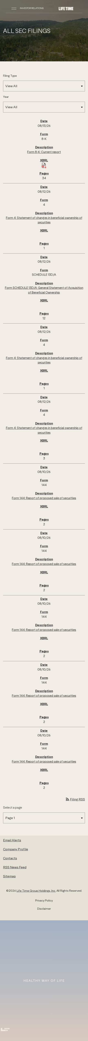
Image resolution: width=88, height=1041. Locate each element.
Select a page (12, 807)
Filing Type (10, 75)
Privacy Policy (44, 900)
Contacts (10, 858)
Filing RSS (75, 799)
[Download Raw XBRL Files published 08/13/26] (44, 165)
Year (6, 96)
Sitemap (9, 876)
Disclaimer (44, 908)
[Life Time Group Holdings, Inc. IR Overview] (66, 8)
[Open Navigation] (14, 8)
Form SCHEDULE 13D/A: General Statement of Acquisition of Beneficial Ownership (44, 290)
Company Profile (15, 849)
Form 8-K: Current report (44, 152)
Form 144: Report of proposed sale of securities (44, 498)
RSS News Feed (14, 867)
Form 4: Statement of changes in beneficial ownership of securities (44, 220)
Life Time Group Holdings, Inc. (36, 890)
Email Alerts (12, 840)
